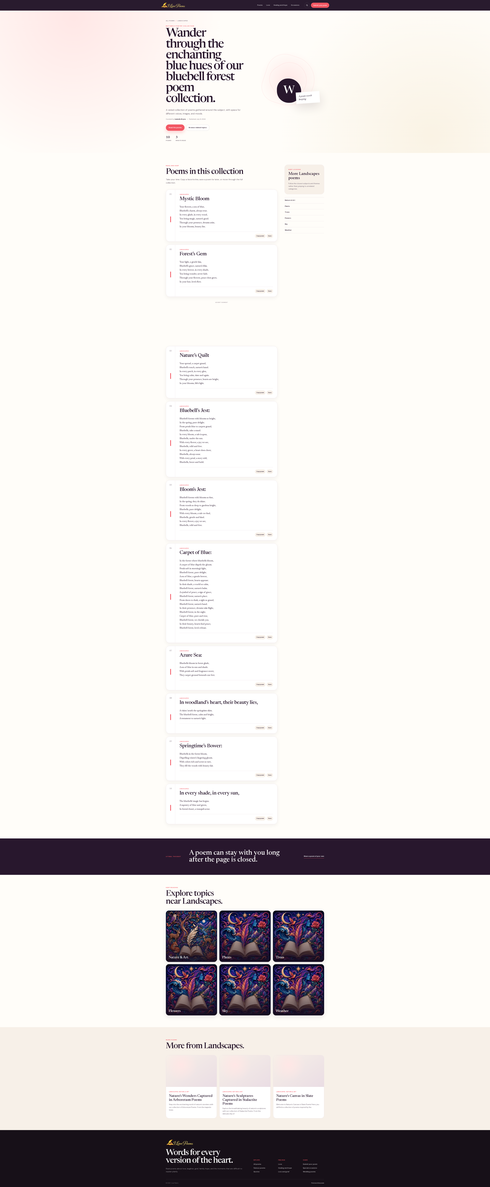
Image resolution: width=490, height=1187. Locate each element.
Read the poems (175, 128)
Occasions (295, 5)
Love (268, 5)
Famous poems (259, 1168)
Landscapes (182, 21)
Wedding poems (309, 1172)
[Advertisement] (221, 322)
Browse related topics (198, 128)
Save (269, 236)
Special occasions (310, 1168)
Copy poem (260, 236)
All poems (170, 21)
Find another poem (317, 1183)
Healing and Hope (280, 5)
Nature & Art (290, 200)
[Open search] (307, 5)
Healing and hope (285, 1168)
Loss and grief (283, 1172)
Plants (287, 206)
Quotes (257, 1172)
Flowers (288, 218)
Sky (286, 224)
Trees (287, 212)
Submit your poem (320, 5)
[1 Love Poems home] (173, 5)
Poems (260, 5)
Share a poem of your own (314, 856)
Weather (288, 230)
